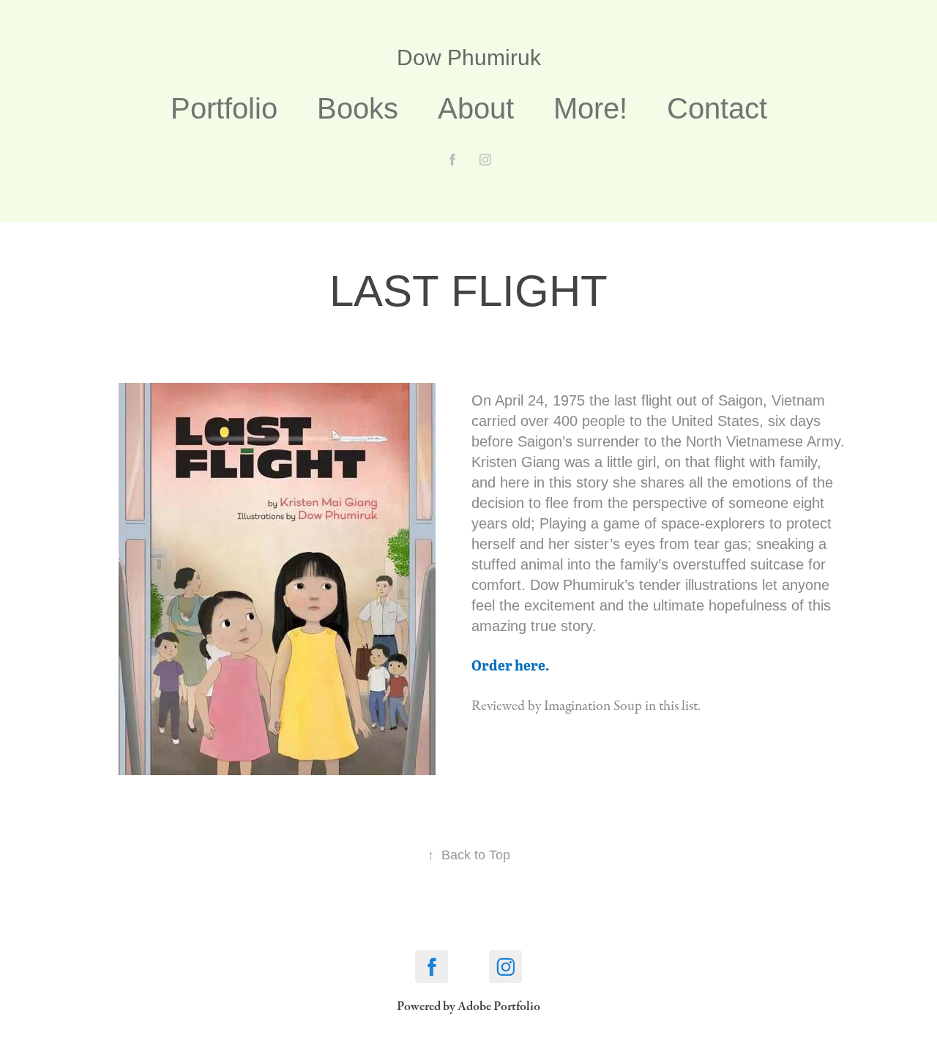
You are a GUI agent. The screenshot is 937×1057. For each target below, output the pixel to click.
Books (357, 108)
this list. (680, 706)
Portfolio (224, 108)
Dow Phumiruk (469, 57)
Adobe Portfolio (499, 1006)
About (476, 108)
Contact (717, 108)
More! (590, 108)
